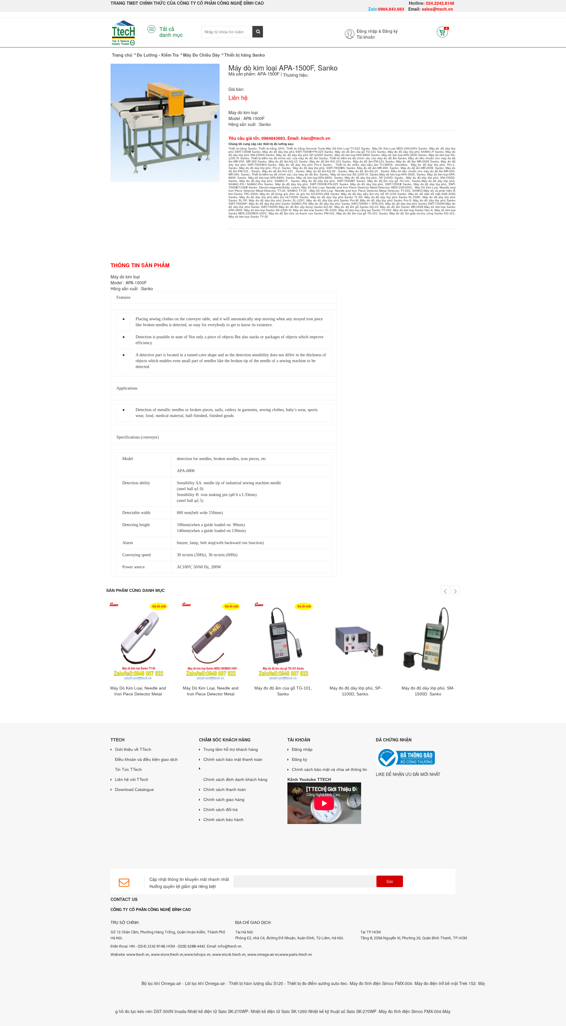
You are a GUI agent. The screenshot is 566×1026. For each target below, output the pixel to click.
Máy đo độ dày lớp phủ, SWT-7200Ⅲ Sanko (381, 184)
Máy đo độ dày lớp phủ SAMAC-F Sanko (416, 151)
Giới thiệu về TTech (133, 749)
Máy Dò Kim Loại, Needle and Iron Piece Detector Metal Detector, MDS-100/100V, (357, 187)
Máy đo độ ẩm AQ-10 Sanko (288, 161)
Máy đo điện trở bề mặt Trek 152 (423, 983)
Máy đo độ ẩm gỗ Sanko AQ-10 (356, 207)
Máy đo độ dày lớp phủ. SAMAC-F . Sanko (269, 181)
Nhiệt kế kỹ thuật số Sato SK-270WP (321, 1011)
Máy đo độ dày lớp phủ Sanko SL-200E (392, 197)
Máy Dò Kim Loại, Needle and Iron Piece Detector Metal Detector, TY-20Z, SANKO (366, 190)
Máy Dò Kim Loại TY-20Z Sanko (348, 148)
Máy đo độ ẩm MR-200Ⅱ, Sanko (422, 168)
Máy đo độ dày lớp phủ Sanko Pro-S (385, 200)
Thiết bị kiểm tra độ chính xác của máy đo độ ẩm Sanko (289, 158)
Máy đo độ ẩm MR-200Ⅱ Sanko (417, 161)
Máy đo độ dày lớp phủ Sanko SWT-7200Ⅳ (415, 203)
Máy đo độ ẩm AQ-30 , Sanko (326, 171)
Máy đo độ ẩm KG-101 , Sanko (283, 171)
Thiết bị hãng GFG (271, 148)
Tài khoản (366, 37)
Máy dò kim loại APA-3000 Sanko (404, 155)
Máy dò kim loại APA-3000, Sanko (402, 174)
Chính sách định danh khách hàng (235, 779)
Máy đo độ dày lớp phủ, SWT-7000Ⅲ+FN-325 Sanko (311, 184)
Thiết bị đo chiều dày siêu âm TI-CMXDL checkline (371, 164)
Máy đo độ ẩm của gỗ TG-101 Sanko (360, 151)
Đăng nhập (302, 749)
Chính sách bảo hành (223, 819)
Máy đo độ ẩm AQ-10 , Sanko (369, 171)
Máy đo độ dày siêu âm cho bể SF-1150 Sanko (373, 194)
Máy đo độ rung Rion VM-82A (484, 983)
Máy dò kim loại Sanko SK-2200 (315, 210)
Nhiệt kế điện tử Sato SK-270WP (197, 1011)
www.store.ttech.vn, (167, 954)
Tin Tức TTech (128, 769)
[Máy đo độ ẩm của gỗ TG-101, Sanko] (283, 640)
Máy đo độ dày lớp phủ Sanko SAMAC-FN (278, 203)
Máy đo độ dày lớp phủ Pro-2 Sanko (305, 164)
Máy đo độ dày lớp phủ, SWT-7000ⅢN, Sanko (324, 168)
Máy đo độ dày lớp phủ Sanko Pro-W (332, 200)
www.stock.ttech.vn (228, 954)
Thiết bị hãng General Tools (305, 148)
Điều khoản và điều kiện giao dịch (146, 759)
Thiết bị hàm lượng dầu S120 (235, 983)
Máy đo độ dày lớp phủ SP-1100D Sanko (304, 155)
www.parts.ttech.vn (295, 954)
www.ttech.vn (137, 954)
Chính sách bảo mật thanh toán (232, 759)
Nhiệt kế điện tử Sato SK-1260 (258, 1011)
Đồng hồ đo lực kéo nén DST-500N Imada (126, 1011)
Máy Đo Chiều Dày (201, 55)
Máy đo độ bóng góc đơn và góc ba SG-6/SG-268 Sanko (299, 194)
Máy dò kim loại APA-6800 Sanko (357, 155)
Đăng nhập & (369, 31)
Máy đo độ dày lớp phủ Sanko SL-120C (277, 200)
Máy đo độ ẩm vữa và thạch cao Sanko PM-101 (302, 213)
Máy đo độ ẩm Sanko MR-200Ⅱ (401, 207)
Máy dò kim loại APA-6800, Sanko (271, 177)
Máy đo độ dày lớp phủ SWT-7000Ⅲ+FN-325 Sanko (297, 151)
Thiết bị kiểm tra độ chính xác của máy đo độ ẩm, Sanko (289, 174)
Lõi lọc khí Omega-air (184, 983)
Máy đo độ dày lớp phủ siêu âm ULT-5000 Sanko (273, 197)
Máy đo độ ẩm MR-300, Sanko (378, 168)
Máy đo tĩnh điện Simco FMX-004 (360, 983)
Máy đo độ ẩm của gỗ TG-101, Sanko (394, 181)
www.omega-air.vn (263, 954)
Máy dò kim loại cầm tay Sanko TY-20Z (364, 210)
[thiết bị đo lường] (275, 140)
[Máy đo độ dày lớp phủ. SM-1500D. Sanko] (428, 640)
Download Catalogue (134, 789)
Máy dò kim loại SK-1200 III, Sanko (354, 174)
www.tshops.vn (197, 954)
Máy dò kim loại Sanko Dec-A (413, 210)
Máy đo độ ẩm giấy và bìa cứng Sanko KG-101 (422, 213)
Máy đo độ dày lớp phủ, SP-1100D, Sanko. (374, 177)
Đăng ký (390, 31)
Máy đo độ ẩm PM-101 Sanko (373, 161)
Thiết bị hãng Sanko (244, 55)
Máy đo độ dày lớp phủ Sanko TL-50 (336, 197)
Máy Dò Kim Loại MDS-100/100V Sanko (399, 148)
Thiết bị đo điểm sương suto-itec (296, 983)
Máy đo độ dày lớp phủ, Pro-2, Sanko (265, 168)
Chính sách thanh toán (224, 789)
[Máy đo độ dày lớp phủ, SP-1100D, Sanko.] (355, 640)
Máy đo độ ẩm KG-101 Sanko (330, 161)
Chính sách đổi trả (220, 809)
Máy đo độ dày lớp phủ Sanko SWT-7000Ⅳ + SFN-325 (345, 203)
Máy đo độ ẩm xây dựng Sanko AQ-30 (306, 207)
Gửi (389, 881)
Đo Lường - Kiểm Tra (158, 55)
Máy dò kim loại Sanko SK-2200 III (267, 210)
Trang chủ (122, 55)
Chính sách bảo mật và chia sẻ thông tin (329, 769)
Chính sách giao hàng (223, 799)
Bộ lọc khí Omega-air (141, 983)
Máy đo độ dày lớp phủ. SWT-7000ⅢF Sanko (333, 181)
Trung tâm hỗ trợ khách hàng (230, 749)
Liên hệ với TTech (131, 779)
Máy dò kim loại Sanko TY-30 (248, 216)
